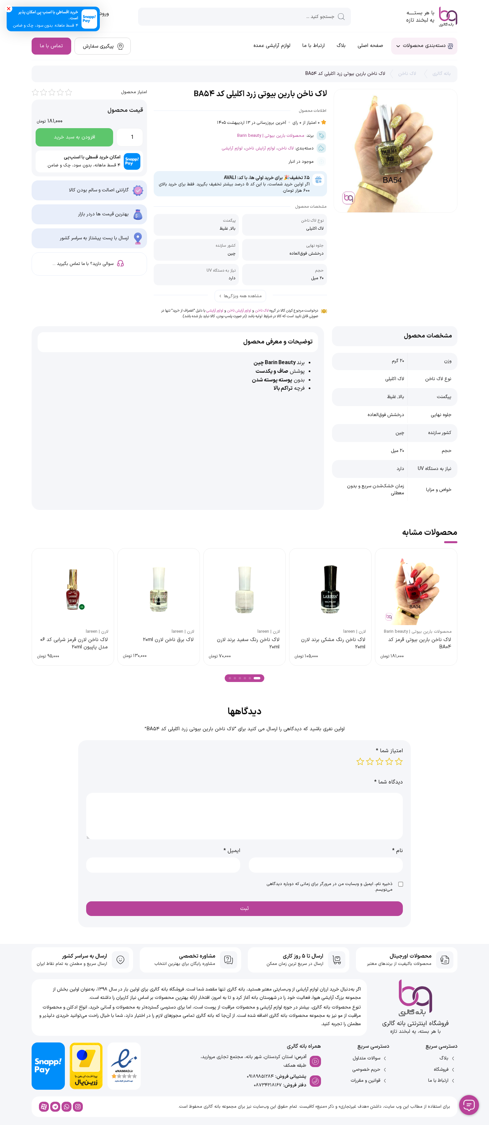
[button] (257, 678)
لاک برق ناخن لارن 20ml (168, 640)
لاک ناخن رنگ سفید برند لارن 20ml (248, 643)
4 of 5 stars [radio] (370, 762)
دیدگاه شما (388, 782)
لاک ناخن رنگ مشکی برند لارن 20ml (333, 643)
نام (397, 850)
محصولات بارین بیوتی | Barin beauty (270, 135)
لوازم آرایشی (232, 148)
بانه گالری (441, 73)
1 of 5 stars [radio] (399, 762)
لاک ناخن (407, 73)
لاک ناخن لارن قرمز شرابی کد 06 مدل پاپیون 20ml (74, 643)
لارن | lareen (354, 631)
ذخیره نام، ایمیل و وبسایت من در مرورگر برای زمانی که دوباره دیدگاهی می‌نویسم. (330, 886)
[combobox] (244, 17)
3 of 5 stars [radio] (380, 762)
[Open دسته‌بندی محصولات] (398, 46)
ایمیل (232, 850)
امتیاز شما (389, 751)
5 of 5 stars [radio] (360, 762)
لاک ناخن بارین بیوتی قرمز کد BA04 (419, 643)
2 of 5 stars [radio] (389, 762)
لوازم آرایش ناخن (260, 148)
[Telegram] (55, 1107)
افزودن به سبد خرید (74, 137)
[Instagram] (78, 1107)
